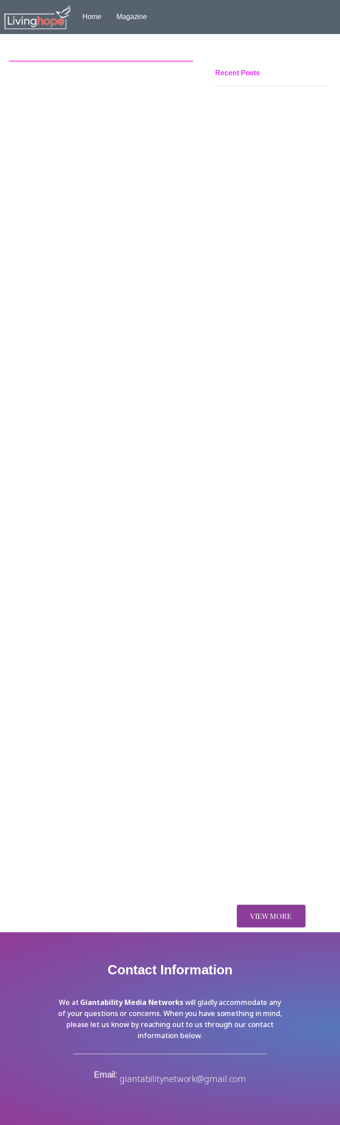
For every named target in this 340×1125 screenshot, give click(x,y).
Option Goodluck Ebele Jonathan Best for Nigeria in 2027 (266, 387)
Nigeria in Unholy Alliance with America (255, 864)
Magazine (131, 16)
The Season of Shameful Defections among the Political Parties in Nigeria (262, 227)
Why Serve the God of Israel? (260, 595)
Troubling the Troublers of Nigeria (267, 537)
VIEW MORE (270, 916)
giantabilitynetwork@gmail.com (183, 1079)
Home (91, 16)
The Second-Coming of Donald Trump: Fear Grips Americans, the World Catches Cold (267, 791)
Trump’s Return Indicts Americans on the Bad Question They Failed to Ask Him (270, 688)
